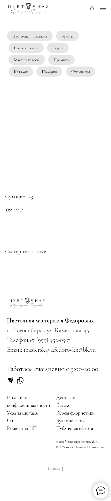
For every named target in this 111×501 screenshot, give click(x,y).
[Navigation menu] (103, 9)
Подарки (49, 71)
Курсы (57, 47)
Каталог (21, 71)
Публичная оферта (74, 428)
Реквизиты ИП (22, 428)
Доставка (65, 397)
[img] (27, 303)
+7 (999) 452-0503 (49, 340)
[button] (92, 8)
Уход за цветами (22, 413)
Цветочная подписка (29, 36)
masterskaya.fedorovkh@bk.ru (60, 349)
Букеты (67, 36)
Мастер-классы (26, 59)
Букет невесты (26, 47)
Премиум (61, 59)
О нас (13, 420)
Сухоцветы (80, 71)
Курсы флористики (75, 413)
